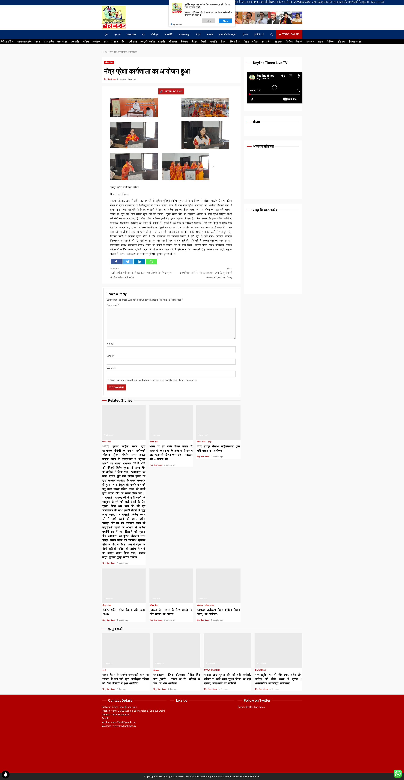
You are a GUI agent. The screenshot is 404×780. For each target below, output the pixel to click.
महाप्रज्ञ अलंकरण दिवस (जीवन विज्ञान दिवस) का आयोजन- (218, 585)
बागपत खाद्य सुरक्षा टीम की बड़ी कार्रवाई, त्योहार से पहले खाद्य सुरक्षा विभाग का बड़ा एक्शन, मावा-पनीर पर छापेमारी (227, 650)
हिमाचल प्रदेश (354, 41)
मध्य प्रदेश (266, 41)
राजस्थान (310, 41)
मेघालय (299, 41)
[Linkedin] (139, 261)
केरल (106, 41)
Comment (113, 305)
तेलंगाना (184, 41)
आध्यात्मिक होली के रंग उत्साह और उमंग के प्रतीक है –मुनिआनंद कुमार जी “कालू (206, 273)
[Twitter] (127, 261)
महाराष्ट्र (278, 41)
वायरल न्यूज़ (184, 34)
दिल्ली (203, 41)
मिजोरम (289, 41)
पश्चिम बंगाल (234, 41)
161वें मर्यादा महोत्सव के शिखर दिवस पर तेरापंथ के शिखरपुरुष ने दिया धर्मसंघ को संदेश (140, 273)
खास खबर (131, 34)
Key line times (110, 79)
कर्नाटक (96, 41)
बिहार (246, 41)
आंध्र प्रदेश (48, 41)
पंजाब (223, 41)
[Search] (271, 35)
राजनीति (168, 34)
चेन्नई (104, 670)
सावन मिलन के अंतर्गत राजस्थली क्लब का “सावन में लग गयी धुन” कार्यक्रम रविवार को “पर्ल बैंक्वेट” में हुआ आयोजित (126, 650)
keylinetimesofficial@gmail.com (119, 722)
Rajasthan (260, 670)
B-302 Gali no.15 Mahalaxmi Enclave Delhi (141, 711)
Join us (259, 34)
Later (208, 21)
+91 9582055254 (120, 714)
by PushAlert (178, 24)
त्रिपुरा (194, 41)
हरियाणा (341, 41)
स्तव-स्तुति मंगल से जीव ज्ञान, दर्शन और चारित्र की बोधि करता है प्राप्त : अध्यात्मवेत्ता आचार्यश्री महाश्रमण (278, 650)
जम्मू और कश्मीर (147, 41)
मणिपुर (255, 41)
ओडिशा (86, 41)
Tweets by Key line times (251, 707)
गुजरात (115, 41)
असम (37, 41)
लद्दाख (320, 41)
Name (111, 343)
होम (106, 34)
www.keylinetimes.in (124, 726)
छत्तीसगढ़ (133, 41)
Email (110, 356)
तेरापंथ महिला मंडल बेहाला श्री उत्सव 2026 (124, 585)
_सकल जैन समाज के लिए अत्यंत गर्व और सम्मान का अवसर (171, 585)
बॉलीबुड (154, 34)
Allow (225, 21)
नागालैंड (213, 41)
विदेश (198, 34)
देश (143, 34)
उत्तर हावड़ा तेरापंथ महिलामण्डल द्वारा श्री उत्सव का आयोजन (218, 422)
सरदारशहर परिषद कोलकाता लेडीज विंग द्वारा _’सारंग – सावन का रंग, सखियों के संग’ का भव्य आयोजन (177, 650)
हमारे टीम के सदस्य (227, 34)
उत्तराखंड (75, 41)
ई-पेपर (245, 34)
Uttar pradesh (212, 670)
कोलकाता (200, 605)
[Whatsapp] (151, 261)
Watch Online (290, 34)
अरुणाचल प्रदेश (24, 41)
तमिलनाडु (173, 41)
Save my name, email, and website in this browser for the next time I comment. (153, 380)
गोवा (123, 41)
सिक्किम (330, 41)
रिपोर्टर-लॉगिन (7, 41)
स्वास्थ (210, 34)
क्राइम (117, 34)
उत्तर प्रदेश (62, 41)
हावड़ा (209, 442)
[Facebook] (116, 261)
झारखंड (161, 41)
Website (111, 368)
